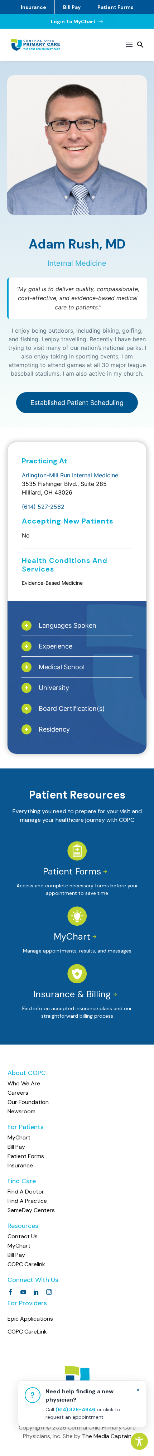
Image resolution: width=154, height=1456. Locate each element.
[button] (140, 44)
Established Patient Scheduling (77, 402)
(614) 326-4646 (75, 1409)
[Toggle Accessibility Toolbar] (139, 1441)
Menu (129, 44)
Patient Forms (115, 7)
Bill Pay (72, 7)
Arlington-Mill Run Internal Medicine (70, 475)
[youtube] (23, 1292)
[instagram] (49, 1292)
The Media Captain (106, 1436)
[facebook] (10, 1292)
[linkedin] (36, 1292)
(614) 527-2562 (43, 506)
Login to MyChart (77, 21)
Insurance (33, 7)
